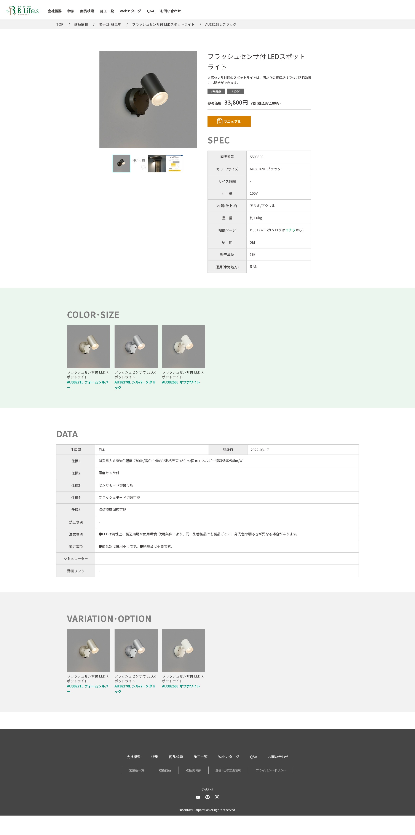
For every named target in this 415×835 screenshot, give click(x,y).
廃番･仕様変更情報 (228, 770)
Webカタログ (130, 11)
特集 (70, 11)
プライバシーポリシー (271, 770)
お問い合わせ (170, 11)
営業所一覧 (136, 770)
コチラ (290, 229)
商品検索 (87, 11)
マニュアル (232, 121)
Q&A (150, 11)
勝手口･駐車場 (110, 24)
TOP (59, 24)
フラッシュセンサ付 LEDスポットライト (163, 24)
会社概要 (55, 11)
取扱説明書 (193, 770)
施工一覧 (107, 11)
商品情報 (81, 24)
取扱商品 (165, 770)
